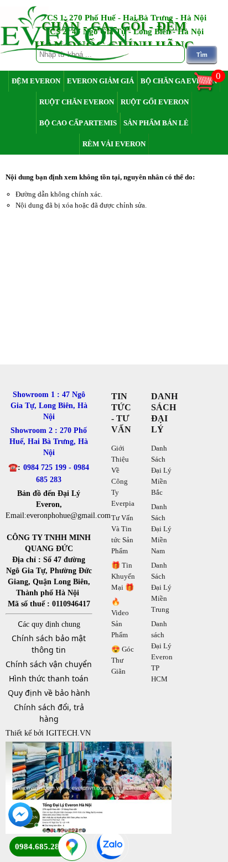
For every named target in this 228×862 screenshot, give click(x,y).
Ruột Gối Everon (155, 102)
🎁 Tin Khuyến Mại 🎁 (123, 576)
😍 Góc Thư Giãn (122, 660)
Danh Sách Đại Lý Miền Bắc (161, 470)
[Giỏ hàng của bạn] (209, 90)
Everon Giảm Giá (100, 81)
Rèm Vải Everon (114, 144)
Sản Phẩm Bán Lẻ (156, 123)
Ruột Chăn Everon (76, 102)
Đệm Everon (36, 81)
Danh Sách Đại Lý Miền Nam (161, 529)
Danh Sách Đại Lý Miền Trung (161, 587)
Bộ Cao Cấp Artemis (78, 123)
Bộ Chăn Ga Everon (179, 81)
